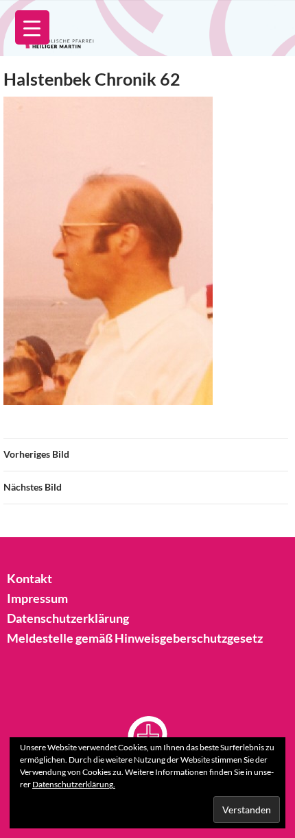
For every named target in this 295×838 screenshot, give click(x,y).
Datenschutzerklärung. (73, 784)
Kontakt (29, 578)
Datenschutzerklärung (68, 618)
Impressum (37, 598)
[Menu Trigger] (32, 27)
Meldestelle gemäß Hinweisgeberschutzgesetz (135, 637)
